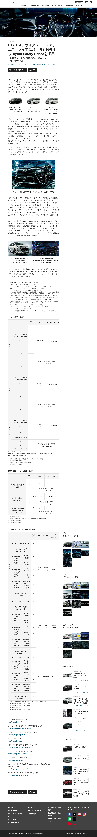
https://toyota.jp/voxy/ (15, 722)
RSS (49, 822)
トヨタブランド (84, 718)
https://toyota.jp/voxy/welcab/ (17, 735)
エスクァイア (37, 64)
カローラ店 (49, 64)
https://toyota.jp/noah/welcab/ (17, 754)
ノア (32, 64)
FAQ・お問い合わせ (34, 810)
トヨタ (23, 64)
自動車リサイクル (13, 810)
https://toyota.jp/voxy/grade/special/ (19, 728)
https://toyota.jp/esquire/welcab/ (18, 775)
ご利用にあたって (33, 814)
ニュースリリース (12, 64)
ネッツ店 (44, 64)
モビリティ (76, 718)
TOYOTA (9, 2)
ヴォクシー (28, 64)
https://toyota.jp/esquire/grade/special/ (20, 769)
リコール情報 (12, 819)
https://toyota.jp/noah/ (15, 741)
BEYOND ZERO (77, 705)
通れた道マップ (13, 807)
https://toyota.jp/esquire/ (15, 760)
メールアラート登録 (54, 818)
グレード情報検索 (13, 822)
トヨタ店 (55, 64)
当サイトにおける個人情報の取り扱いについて (77, 833)
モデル (19, 64)
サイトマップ (32, 807)
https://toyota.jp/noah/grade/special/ (19, 747)
